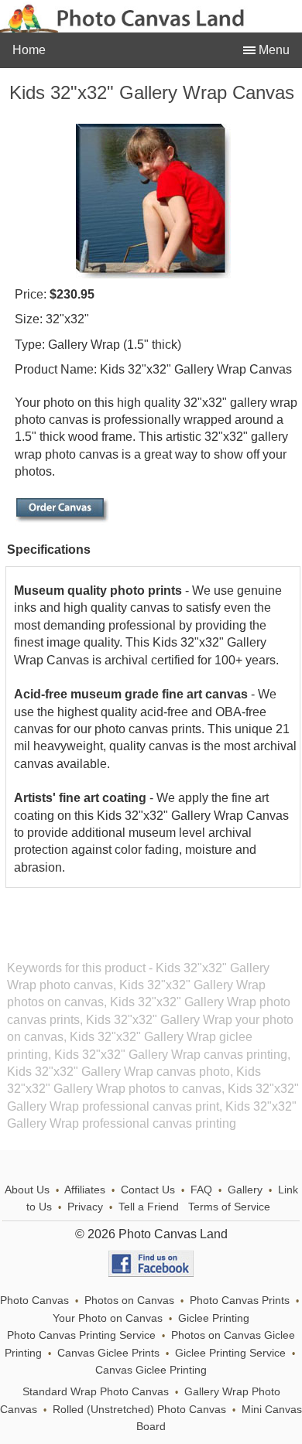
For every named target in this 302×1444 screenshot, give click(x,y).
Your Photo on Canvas (108, 1318)
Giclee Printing (213, 1318)
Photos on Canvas (129, 1300)
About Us (27, 1190)
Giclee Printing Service (230, 1353)
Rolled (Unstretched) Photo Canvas (139, 1409)
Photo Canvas (34, 1300)
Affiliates (84, 1190)
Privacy (85, 1207)
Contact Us (148, 1190)
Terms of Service (229, 1207)
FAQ (201, 1190)
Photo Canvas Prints (240, 1300)
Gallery (245, 1190)
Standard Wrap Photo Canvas (95, 1392)
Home (29, 49)
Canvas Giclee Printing (151, 1370)
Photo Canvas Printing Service (81, 1335)
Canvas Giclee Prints (108, 1353)
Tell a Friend (148, 1207)
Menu (273, 49)
